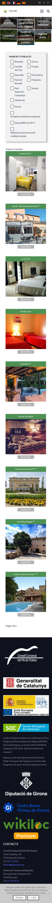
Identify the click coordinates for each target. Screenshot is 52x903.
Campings (8, 36)
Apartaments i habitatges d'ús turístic (26, 23)
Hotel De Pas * (26, 153)
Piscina (18, 106)
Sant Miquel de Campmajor (20, 92)
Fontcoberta (37, 75)
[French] (14, 2)
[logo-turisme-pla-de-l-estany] (10, 11)
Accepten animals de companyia (25, 116)
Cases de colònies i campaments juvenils (25, 37)
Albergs (8, 23)
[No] (48, 893)
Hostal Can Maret (26, 416)
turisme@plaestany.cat (13, 865)
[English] (9, 2)
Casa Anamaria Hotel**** (26, 469)
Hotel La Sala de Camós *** (26, 574)
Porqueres (36, 80)
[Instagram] (48, 3)
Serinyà (35, 88)
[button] (48, 11)
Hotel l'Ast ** (25, 364)
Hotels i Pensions (43, 23)
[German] (19, 2)
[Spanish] (24, 2)
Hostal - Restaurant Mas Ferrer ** (26, 206)
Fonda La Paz (25, 311)
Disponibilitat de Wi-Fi (25, 123)
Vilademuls (20, 100)
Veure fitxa (26, 194)
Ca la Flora (25, 259)
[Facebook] (39, 3)
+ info (33, 897)
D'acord (19, 897)
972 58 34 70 (13, 881)
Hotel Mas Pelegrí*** (26, 521)
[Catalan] (4, 2)
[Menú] (42, 11)
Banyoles (19, 61)
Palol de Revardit (18, 82)
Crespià (35, 66)
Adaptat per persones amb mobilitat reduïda (23, 134)
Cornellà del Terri (18, 68)
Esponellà (19, 75)
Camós (35, 61)
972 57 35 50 (13, 861)
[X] (44, 3)
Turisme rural (43, 36)
